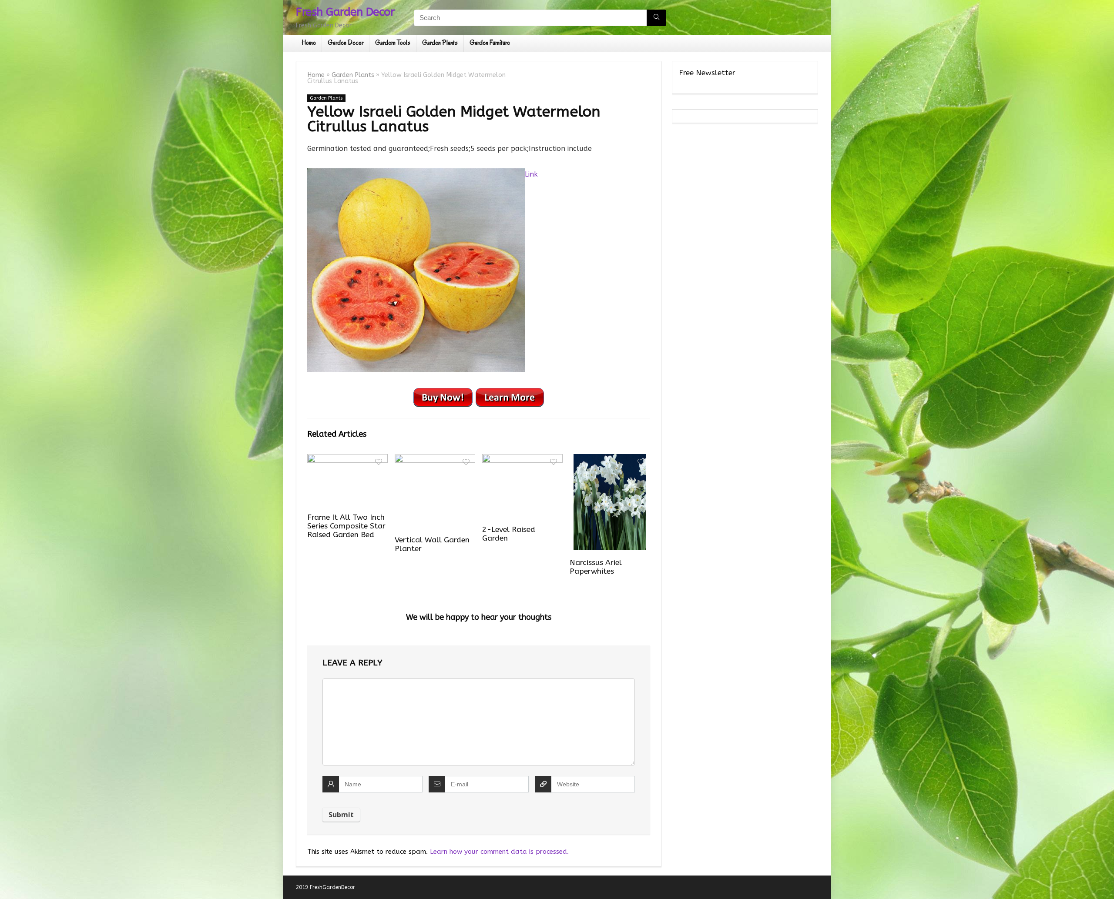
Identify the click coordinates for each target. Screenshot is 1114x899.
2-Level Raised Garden (508, 534)
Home (309, 42)
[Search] (656, 18)
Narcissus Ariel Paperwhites (596, 567)
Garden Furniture (490, 42)
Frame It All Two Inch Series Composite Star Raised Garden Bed (346, 526)
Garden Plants (440, 42)
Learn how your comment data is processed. (499, 852)
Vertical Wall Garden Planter (432, 544)
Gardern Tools (392, 42)
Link (531, 174)
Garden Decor (345, 42)
